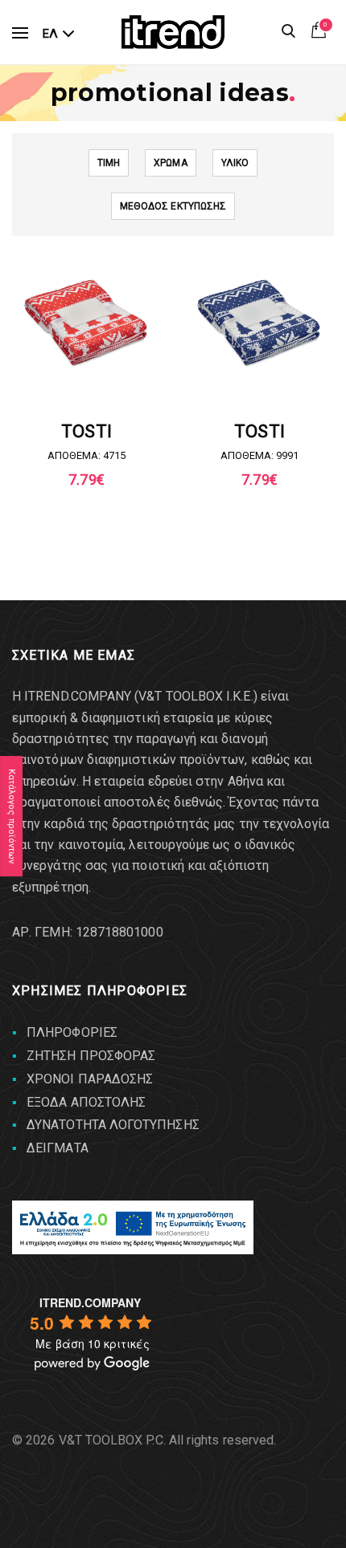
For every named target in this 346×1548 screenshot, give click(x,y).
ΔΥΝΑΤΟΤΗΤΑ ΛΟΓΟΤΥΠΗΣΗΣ (113, 1124)
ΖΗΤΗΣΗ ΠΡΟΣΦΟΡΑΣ (91, 1055)
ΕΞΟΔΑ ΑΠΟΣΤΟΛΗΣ (86, 1102)
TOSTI (86, 431)
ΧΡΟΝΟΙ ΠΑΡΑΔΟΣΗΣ (90, 1079)
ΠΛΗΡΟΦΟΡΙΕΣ (72, 1032)
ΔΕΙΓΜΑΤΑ (58, 1148)
